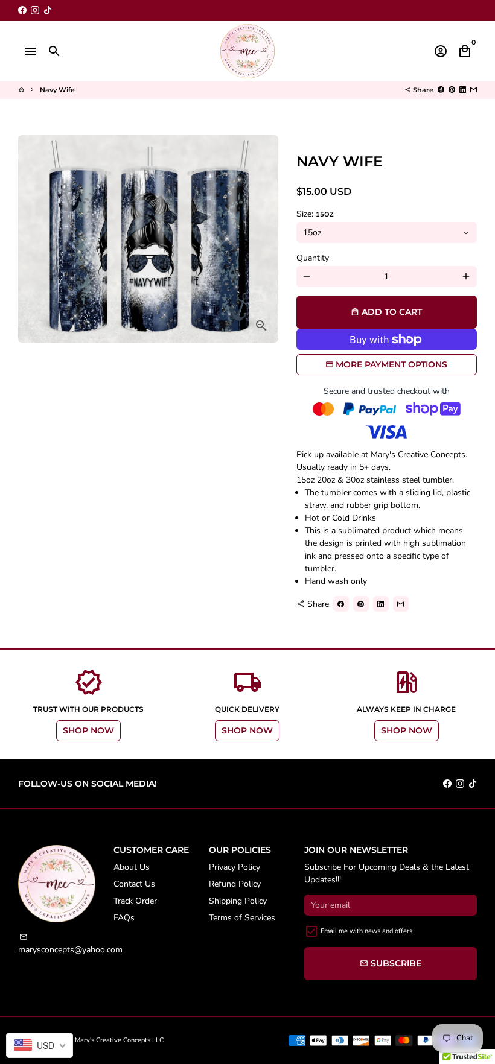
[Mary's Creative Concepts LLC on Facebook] (22, 10)
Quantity (312, 258)
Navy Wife (57, 90)
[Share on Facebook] (441, 90)
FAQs (124, 917)
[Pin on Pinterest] (452, 90)
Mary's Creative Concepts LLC (119, 1040)
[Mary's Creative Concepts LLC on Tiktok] (47, 10)
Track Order (135, 901)
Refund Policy (235, 884)
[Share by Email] (473, 90)
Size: (315, 214)
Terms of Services (242, 917)
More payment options (391, 364)
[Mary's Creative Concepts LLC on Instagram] (35, 10)
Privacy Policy (234, 867)
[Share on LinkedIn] (462, 90)
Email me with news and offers (366, 931)
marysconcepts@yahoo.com (70, 944)
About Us (131, 867)
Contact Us (134, 884)
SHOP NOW (88, 730)
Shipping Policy (238, 901)
